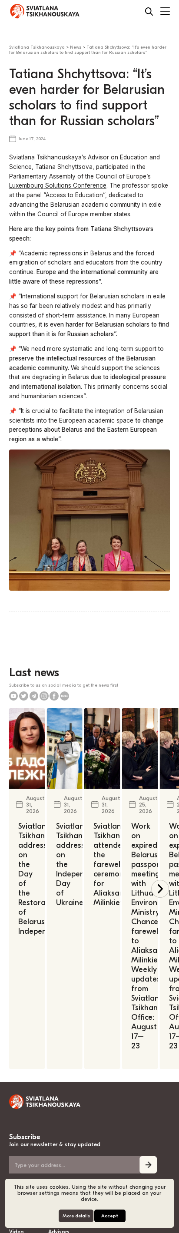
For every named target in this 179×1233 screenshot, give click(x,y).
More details (76, 1216)
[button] (160, 889)
